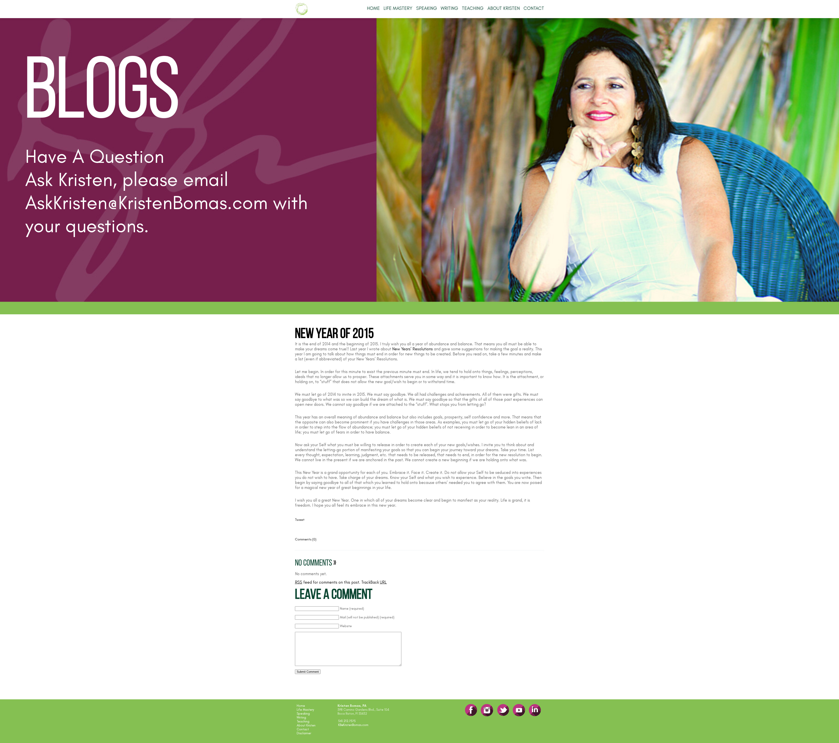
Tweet (300, 520)
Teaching (473, 8)
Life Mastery (397, 8)
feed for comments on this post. (327, 582)
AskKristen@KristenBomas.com (146, 202)
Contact (534, 8)
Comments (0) (305, 539)
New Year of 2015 (334, 334)
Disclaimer (304, 733)
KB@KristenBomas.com (353, 725)
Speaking (426, 8)
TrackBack (374, 582)
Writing (449, 8)
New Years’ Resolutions (412, 348)
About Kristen (503, 8)
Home (373, 8)
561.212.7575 (347, 721)
